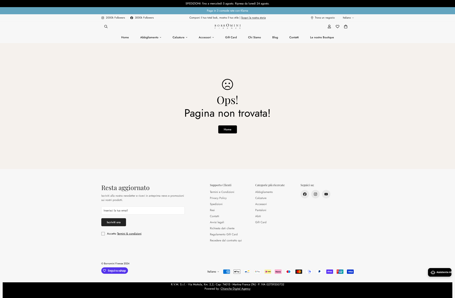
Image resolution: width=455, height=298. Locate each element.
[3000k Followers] (305, 194)
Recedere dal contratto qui (226, 240)
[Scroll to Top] (448, 278)
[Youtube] (326, 194)
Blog (275, 37)
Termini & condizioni (129, 234)
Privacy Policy (218, 198)
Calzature (178, 37)
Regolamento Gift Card (224, 234)
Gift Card (231, 37)
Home (125, 37)
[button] (346, 26)
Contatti (294, 37)
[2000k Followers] (315, 194)
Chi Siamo (254, 37)
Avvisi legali (217, 222)
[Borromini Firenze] (227, 26)
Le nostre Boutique (322, 37)
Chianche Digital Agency (235, 289)
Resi (212, 210)
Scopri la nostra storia (253, 18)
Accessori (205, 37)
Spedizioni (216, 204)
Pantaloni (260, 210)
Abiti (258, 216)
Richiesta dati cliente (222, 228)
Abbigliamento (149, 37)
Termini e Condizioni (222, 192)
